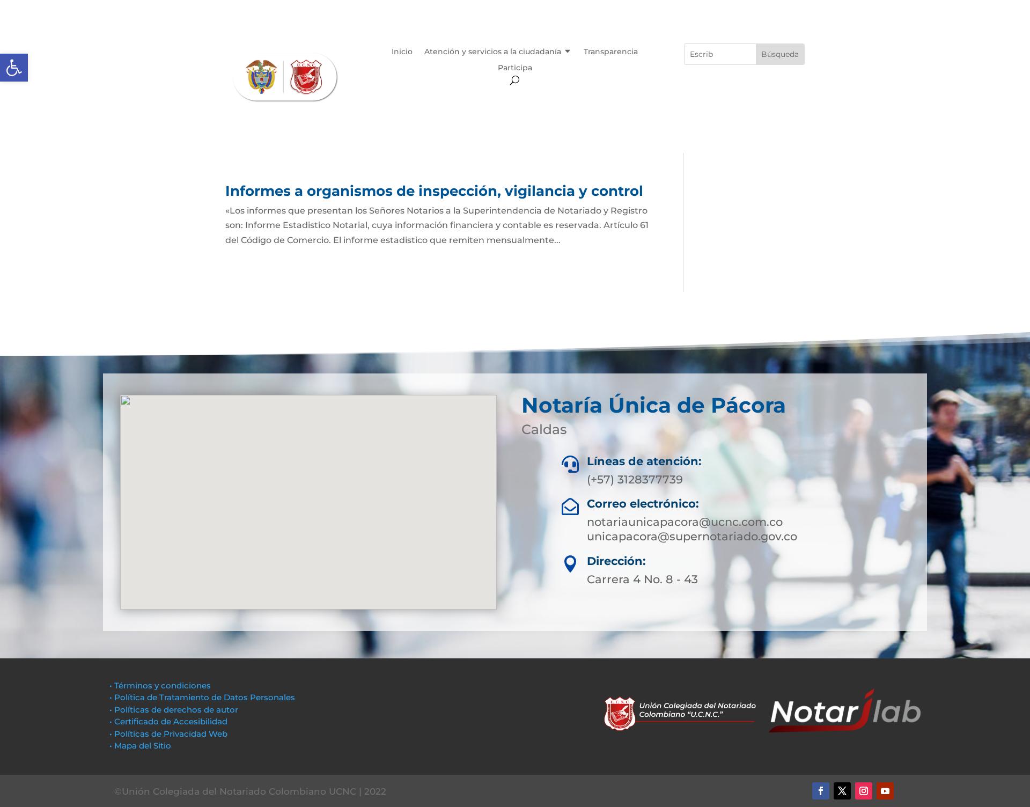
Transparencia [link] (611, 52)
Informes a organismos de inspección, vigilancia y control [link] (434, 191)
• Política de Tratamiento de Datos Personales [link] (202, 697)
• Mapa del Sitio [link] (141, 745)
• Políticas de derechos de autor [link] (173, 710)
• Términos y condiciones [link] (160, 685)
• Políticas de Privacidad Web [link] (168, 734)
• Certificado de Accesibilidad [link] (168, 721)
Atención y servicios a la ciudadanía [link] (492, 52)
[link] (14, 68)
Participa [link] (515, 68)
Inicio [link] (402, 52)
